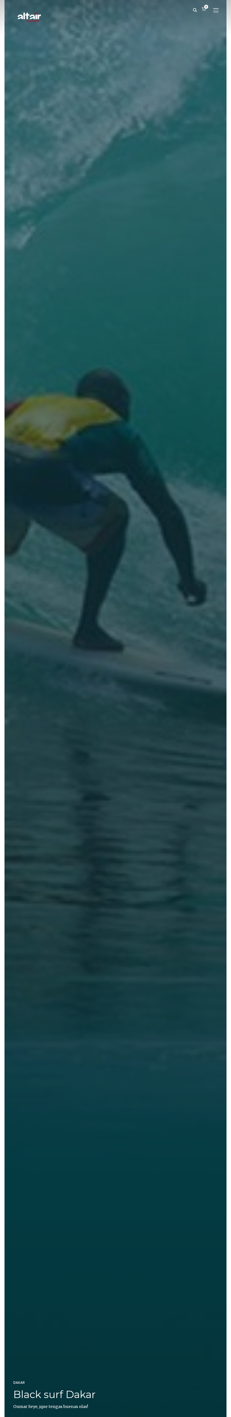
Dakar (19, 1383)
